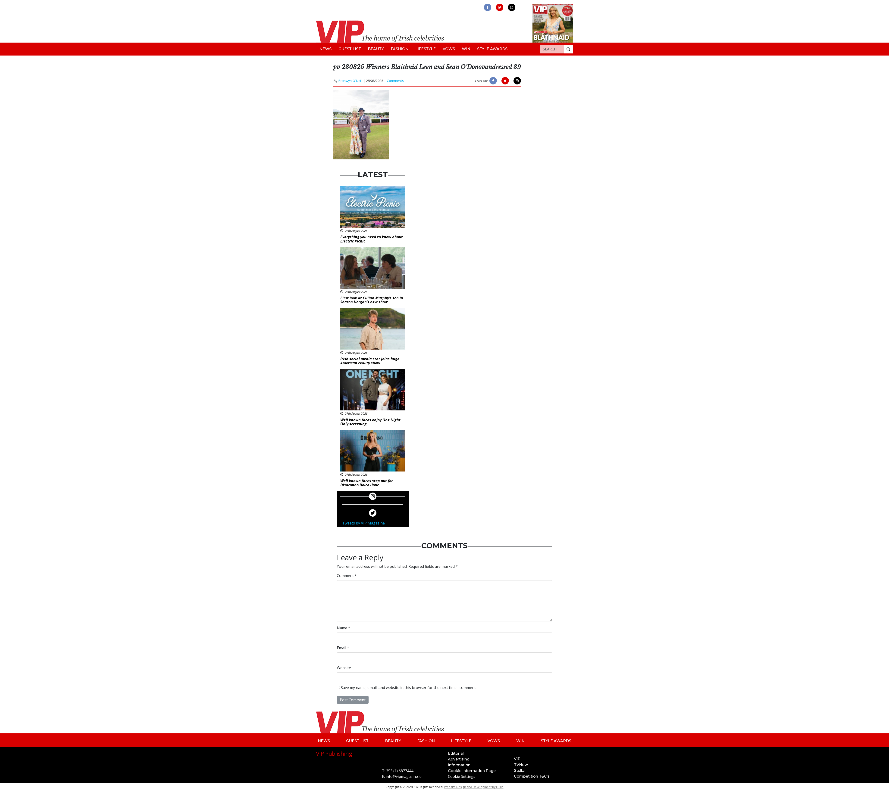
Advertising (459, 759)
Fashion (399, 49)
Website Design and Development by (474, 787)
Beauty (376, 49)
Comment (347, 575)
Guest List (349, 49)
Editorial (456, 753)
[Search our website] (568, 49)
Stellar (520, 770)
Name (343, 627)
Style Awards (492, 49)
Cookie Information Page (472, 771)
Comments (395, 80)
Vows (449, 49)
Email (343, 647)
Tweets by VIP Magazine (363, 523)
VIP (517, 759)
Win (466, 49)
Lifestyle (425, 49)
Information (459, 765)
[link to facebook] (487, 7)
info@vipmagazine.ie (404, 776)
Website (344, 667)
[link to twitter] (499, 7)
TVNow (521, 765)
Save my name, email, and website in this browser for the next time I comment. (408, 687)
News (325, 49)
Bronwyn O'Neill (350, 80)
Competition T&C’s (532, 776)
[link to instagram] (511, 7)
